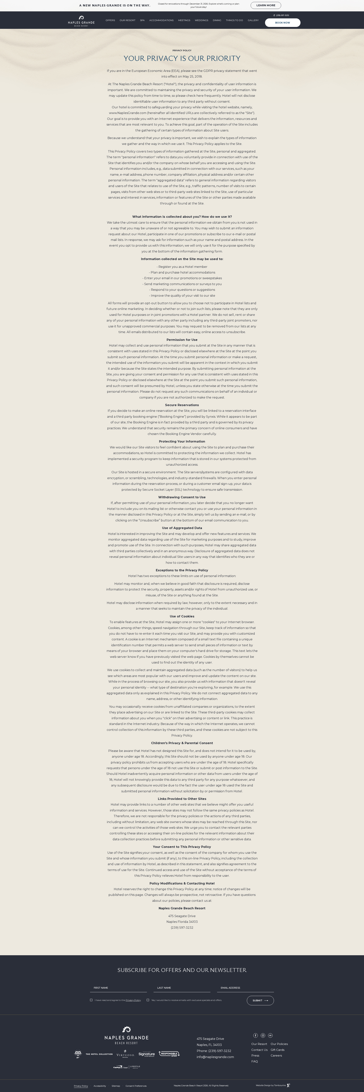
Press (255, 1055)
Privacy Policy (133, 1000)
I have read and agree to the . (118, 1000)
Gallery (253, 20)
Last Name (164, 988)
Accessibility (100, 1086)
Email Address (230, 988)
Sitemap (116, 1086)
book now (282, 21)
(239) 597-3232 (182, 927)
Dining (217, 20)
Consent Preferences (136, 1086)
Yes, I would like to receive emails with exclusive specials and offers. (186, 1000)
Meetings (184, 20)
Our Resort (127, 20)
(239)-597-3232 (282, 15)
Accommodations (161, 20)
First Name (101, 988)
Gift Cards (277, 1050)
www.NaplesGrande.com (127, 112)
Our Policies (279, 1044)
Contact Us (259, 1050)
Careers (276, 1055)
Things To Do (234, 20)
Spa (142, 20)
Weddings (201, 20)
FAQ (254, 1061)
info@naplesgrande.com (215, 1057)
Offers (110, 20)
